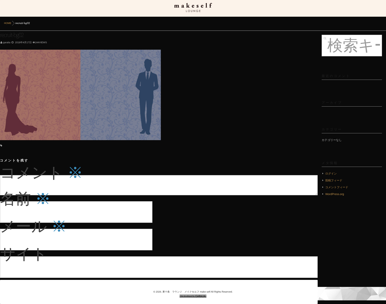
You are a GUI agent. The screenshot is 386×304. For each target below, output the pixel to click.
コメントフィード (336, 187)
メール (33, 226)
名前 (25, 198)
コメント (41, 172)
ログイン (331, 173)
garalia (6, 42)
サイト (23, 253)
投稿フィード (333, 180)
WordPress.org (334, 194)
